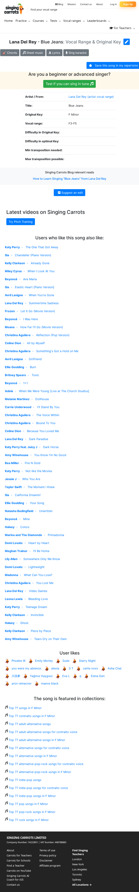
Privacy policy (47, 855)
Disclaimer (45, 860)
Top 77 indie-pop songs (25, 780)
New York (78, 864)
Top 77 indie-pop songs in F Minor (32, 796)
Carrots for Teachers (19, 855)
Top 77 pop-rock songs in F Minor (32, 812)
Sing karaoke (77, 53)
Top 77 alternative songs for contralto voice (39, 748)
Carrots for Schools (18, 860)
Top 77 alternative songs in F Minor (33, 756)
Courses (39, 21)
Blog (60, 4)
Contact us (86, 4)
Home (8, 21)
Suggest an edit (71, 192)
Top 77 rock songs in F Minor (29, 820)
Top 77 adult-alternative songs (30, 724)
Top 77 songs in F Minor (25, 708)
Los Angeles (79, 869)
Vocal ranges (72, 21)
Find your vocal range (44, 9)
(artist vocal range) (100, 96)
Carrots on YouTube (19, 870)
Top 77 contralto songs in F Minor (32, 716)
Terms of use (47, 850)
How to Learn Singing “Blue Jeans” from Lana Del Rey (69, 178)
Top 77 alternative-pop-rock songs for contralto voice (46, 764)
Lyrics (55, 53)
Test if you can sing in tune (68, 84)
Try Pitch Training (21, 221)
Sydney (76, 879)
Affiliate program (49, 865)
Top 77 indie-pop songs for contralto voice (38, 788)
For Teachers (122, 28)
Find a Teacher (15, 865)
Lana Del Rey (78, 96)
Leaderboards (97, 21)
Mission (72, 4)
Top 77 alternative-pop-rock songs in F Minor (40, 772)
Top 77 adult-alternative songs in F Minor (37, 740)
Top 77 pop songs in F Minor (28, 804)
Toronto (77, 874)
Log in (113, 4)
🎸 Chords (10, 53)
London (77, 859)
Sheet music (34, 53)
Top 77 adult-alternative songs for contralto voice (43, 732)
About (99, 4)
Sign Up (128, 4)
